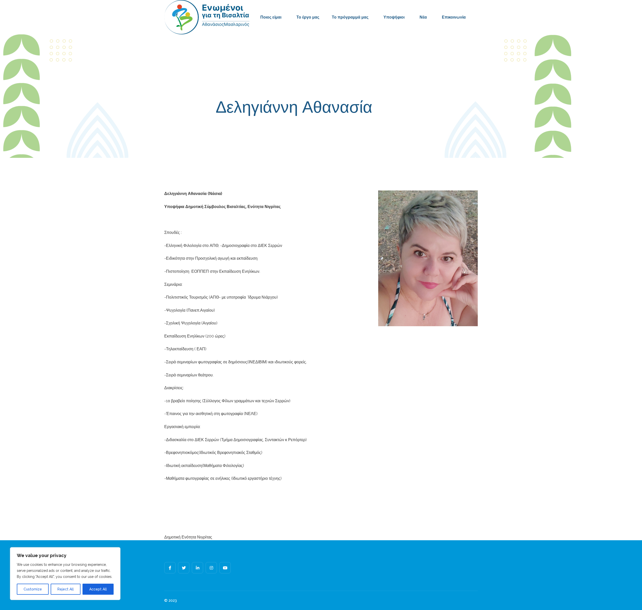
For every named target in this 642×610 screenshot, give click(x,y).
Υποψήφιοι (394, 17)
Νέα (423, 17)
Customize (33, 589)
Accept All (98, 589)
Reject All (65, 589)
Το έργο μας (307, 17)
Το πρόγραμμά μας (350, 17)
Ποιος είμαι (270, 17)
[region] (65, 573)
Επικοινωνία (454, 17)
